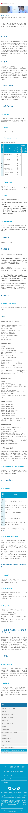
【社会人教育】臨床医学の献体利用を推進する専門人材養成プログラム (12, 750)
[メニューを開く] (25, 2)
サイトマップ (7, 779)
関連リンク (6, 782)
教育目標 (4, 711)
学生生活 (4, 726)
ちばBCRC (4, 745)
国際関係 (4, 735)
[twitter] (9, 788)
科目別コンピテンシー (7, 723)
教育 (9, 15)
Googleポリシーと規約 (12, 804)
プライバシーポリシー (9, 775)
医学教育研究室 (5, 729)
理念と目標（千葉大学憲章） (9, 708)
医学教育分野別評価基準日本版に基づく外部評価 (9, 732)
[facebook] (14, 788)
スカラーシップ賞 (6, 741)
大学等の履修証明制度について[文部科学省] (12, 48)
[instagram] (18, 788)
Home (2, 15)
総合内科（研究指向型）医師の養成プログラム (8, 747)
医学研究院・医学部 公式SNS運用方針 (13, 771)
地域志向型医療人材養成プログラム (7, 752)
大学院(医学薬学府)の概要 (8, 717)
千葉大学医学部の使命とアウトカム (7, 714)
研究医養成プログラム (7, 738)
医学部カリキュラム (7, 720)
